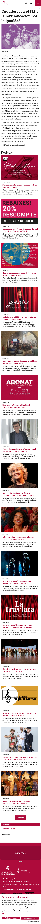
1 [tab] (19, 861)
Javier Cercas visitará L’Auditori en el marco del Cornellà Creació (19, 450)
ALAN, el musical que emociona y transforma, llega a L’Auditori (17, 582)
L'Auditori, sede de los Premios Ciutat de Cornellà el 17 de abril (20, 670)
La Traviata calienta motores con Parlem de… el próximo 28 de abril (17, 626)
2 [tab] (20, 861)
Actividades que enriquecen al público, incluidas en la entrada (19, 362)
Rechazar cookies (11, 918)
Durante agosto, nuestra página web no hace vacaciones (19, 186)
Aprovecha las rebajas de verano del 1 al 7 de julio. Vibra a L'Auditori (20, 230)
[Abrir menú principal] (38, 3)
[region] (20, 854)
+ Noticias (20, 818)
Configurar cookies (33, 921)
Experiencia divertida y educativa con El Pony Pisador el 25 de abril (19, 758)
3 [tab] (21, 861)
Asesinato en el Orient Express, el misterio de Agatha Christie (17, 802)
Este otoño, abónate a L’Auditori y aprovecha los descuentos (17, 406)
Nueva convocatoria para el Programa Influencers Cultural (19, 274)
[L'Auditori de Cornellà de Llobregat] (4, 3)
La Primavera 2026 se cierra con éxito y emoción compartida (20, 318)
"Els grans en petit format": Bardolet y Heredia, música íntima (19, 714)
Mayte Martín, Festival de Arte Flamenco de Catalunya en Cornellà (18, 494)
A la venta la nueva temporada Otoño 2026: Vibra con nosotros (19, 538)
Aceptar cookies (30, 918)
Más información (8, 914)
